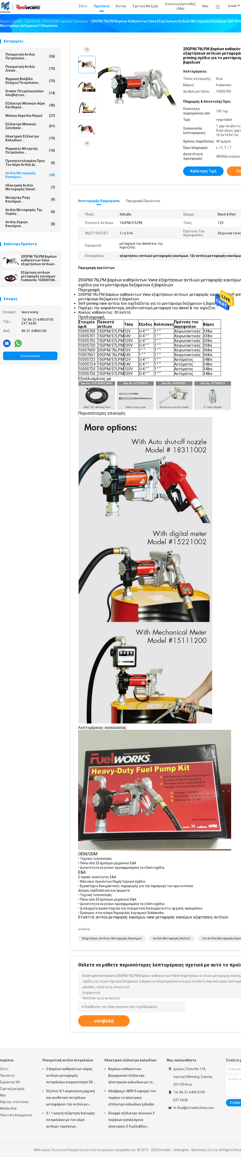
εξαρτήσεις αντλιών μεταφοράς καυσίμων (112, 938)
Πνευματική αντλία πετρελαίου (67, 1060)
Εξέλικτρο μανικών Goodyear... (30, 126)
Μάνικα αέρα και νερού (30, 116)
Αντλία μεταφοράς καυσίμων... (30, 175)
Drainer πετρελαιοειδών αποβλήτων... (30, 93)
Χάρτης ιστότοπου (14, 1102)
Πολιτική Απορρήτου (16, 1115)
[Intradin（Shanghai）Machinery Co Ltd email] (7, 343)
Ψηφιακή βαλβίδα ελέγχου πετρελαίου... (30, 81)
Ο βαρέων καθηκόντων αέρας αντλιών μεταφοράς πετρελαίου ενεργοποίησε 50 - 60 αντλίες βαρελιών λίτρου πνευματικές (70, 1076)
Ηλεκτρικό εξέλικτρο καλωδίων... (30, 138)
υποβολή (104, 1021)
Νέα (3, 1095)
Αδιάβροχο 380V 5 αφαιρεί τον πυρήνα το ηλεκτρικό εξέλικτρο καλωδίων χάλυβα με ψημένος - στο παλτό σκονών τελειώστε (132, 1098)
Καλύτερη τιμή (203, 171)
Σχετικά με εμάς (12, 1089)
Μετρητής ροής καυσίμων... (30, 199)
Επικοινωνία (30, 356)
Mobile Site (8, 1108)
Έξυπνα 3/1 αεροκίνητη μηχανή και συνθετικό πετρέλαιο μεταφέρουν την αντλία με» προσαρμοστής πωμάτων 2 (70, 1098)
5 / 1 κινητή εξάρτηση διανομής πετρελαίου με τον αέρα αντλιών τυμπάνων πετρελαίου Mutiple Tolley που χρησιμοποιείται (70, 1120)
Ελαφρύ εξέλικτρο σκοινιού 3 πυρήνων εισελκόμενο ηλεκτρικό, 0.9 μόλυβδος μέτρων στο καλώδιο (131, 1120)
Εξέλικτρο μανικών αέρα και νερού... (30, 105)
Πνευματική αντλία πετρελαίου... (30, 56)
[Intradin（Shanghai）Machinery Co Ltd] (20, 7)
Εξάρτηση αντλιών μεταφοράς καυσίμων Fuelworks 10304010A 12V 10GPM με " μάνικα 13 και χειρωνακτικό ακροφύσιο (38, 276)
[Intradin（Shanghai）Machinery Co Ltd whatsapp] (18, 343)
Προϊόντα (7, 1075)
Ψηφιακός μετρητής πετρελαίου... (30, 150)
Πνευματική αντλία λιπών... (30, 68)
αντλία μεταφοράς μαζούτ (172, 938)
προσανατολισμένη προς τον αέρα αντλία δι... (30, 162)
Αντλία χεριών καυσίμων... (30, 224)
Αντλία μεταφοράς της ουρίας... (30, 211)
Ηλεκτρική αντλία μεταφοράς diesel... (30, 187)
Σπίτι (4, 1069)
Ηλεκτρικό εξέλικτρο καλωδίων (130, 1060)
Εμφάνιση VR (10, 1082)
